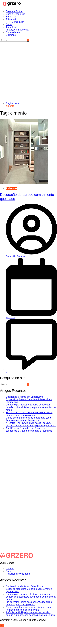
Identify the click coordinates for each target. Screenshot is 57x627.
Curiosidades (13, 32)
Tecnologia (11, 27)
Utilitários (11, 35)
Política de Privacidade (18, 574)
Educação (11, 16)
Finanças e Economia (17, 29)
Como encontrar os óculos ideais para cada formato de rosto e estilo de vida (28, 419)
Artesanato (11, 19)
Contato (10, 568)
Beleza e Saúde (14, 11)
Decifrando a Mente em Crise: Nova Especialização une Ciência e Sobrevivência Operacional (29, 399)
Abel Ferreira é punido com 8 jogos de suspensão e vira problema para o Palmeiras (29, 429)
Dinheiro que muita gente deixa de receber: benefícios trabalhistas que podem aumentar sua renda (31, 407)
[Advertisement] (28, 71)
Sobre (9, 571)
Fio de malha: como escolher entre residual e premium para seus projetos (29, 413)
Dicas (9, 24)
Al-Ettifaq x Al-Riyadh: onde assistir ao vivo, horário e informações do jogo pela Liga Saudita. (31, 424)
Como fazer (18, 22)
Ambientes (11, 188)
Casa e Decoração (15, 14)
